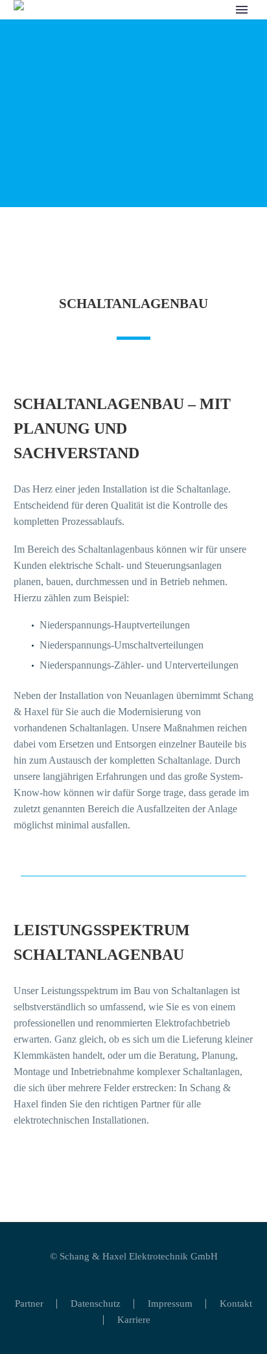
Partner (29, 1304)
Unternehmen (193, 31)
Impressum (170, 1304)
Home (131, 31)
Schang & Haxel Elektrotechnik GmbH (139, 1256)
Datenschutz (96, 1304)
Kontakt (236, 1304)
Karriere (133, 1320)
